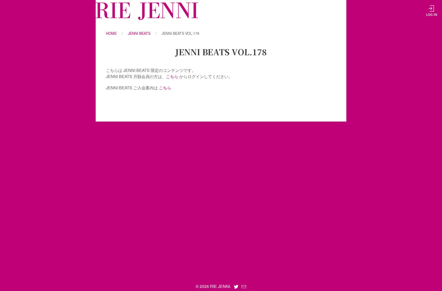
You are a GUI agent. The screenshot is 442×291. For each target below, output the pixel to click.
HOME (111, 33)
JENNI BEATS (139, 33)
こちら (172, 76)
